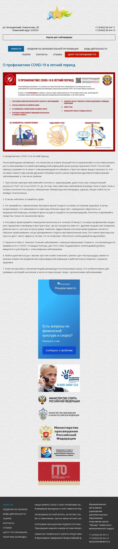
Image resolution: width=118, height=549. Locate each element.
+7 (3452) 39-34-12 (105, 30)
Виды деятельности (95, 48)
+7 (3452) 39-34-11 (105, 27)
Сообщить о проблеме (59, 350)
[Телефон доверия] (59, 378)
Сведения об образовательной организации (52, 48)
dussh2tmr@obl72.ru (99, 541)
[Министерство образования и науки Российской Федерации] (59, 414)
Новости (16, 48)
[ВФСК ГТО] (59, 473)
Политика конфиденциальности (16, 537)
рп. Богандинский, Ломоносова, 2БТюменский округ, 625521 (21, 29)
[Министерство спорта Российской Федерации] (59, 400)
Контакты (41, 54)
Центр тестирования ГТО (82, 54)
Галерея (26, 54)
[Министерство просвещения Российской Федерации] (59, 433)
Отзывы (57, 54)
